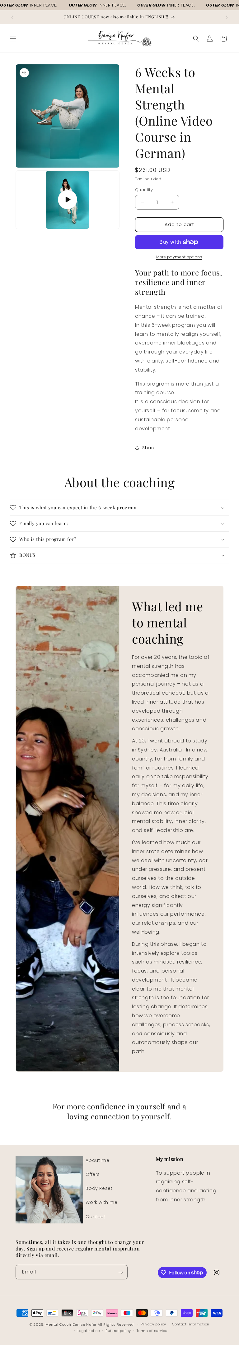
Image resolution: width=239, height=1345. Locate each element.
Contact (95, 1216)
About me (97, 1160)
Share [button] (149, 448)
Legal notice (88, 1330)
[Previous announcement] (12, 17)
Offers (93, 1174)
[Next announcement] (227, 17)
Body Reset (99, 1188)
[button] (13, 38)
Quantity (144, 190)
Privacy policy (153, 1324)
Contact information (190, 1324)
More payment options (179, 257)
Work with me (101, 1202)
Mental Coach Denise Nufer (71, 1324)
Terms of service (152, 1330)
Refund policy (118, 1330)
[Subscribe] (120, 1272)
